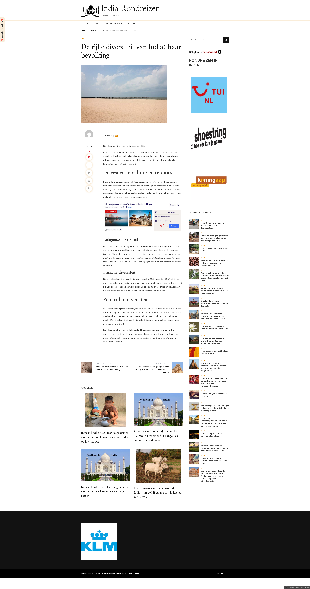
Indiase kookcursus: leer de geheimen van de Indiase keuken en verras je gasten (105, 491)
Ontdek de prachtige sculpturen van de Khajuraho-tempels (214, 303)
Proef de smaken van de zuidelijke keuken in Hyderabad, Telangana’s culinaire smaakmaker (156, 436)
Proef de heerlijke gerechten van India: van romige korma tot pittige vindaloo (214, 238)
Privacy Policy (133, 573)
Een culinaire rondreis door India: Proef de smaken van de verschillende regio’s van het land (215, 277)
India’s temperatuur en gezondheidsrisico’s (211, 434)
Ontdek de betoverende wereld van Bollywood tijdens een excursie (212, 341)
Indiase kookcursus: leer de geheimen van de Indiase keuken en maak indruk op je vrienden (105, 437)
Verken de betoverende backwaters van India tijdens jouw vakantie (214, 291)
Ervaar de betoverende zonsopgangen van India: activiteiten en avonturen (213, 316)
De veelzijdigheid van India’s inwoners (214, 394)
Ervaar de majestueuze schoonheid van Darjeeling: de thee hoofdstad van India (215, 448)
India (83, 39)
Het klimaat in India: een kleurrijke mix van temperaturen (212, 225)
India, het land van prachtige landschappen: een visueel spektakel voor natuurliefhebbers (214, 382)
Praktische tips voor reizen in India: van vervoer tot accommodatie (214, 263)
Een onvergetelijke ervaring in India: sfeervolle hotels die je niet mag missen (215, 408)
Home (86, 24)
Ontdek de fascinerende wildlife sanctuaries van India (214, 327)
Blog (97, 24)
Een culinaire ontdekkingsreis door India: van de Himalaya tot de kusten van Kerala (158, 493)
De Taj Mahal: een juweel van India (214, 249)
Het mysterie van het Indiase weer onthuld (214, 352)
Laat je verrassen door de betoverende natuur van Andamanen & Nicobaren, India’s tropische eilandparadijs (213, 476)
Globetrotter (89, 141)
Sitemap (132, 24)
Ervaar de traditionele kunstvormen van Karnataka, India (214, 461)
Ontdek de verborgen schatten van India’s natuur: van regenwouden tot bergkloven (214, 367)
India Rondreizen (130, 9)
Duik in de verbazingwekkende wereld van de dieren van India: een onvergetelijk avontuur (214, 422)
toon (116, 135)
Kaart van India (114, 24)
